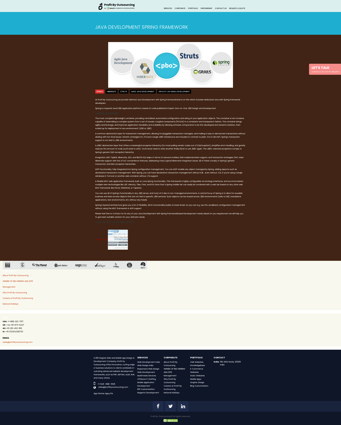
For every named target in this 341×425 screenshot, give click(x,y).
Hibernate (111, 91)
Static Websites (197, 375)
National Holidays (10, 304)
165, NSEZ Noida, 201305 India (230, 363)
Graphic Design (197, 382)
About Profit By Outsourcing (16, 275)
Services (168, 8)
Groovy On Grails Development (174, 91)
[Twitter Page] (170, 406)
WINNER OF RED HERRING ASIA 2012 (18, 281)
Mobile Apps (195, 379)
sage (83, 265)
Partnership (206, 8)
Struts (123, 91)
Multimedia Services (146, 375)
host (63, 265)
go (118, 265)
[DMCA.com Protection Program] (170, 420)
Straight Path (102, 239)
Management (9, 287)
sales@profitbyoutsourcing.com (18, 342)
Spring (100, 91)
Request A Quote (237, 8)
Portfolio (193, 8)
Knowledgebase (197, 365)
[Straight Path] (118, 239)
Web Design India (145, 365)
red (145, 265)
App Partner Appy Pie (103, 393)
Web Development (146, 372)
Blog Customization (199, 386)
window (131, 265)
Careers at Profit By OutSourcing (18, 298)
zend (10, 265)
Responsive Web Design (148, 369)
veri (102, 265)
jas (24, 265)
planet (42, 265)
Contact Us (221, 8)
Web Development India (148, 362)
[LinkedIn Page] (183, 406)
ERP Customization (146, 389)
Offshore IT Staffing (146, 379)
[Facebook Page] (158, 406)
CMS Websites (196, 362)
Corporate (180, 8)
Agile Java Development (142, 91)
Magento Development (148, 392)
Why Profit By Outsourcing (15, 292)
